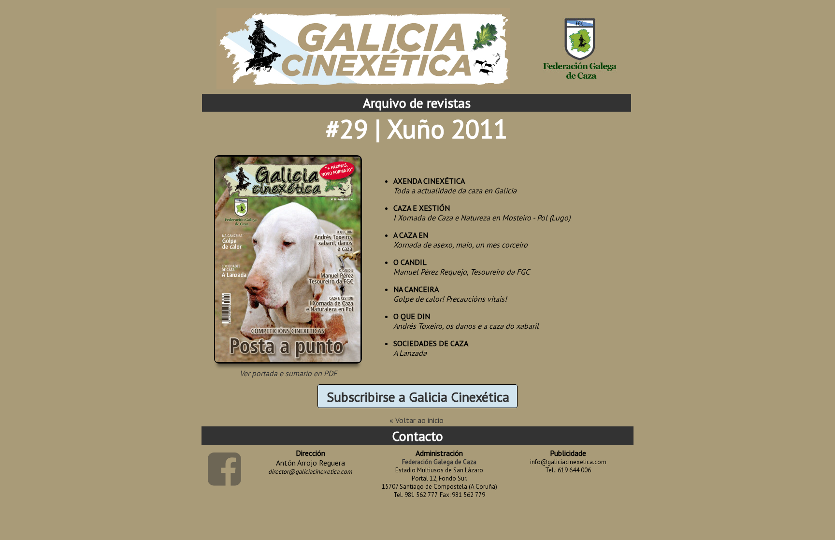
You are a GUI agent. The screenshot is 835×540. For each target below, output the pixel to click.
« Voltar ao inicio (416, 420)
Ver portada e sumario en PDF (288, 373)
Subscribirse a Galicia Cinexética (418, 397)
